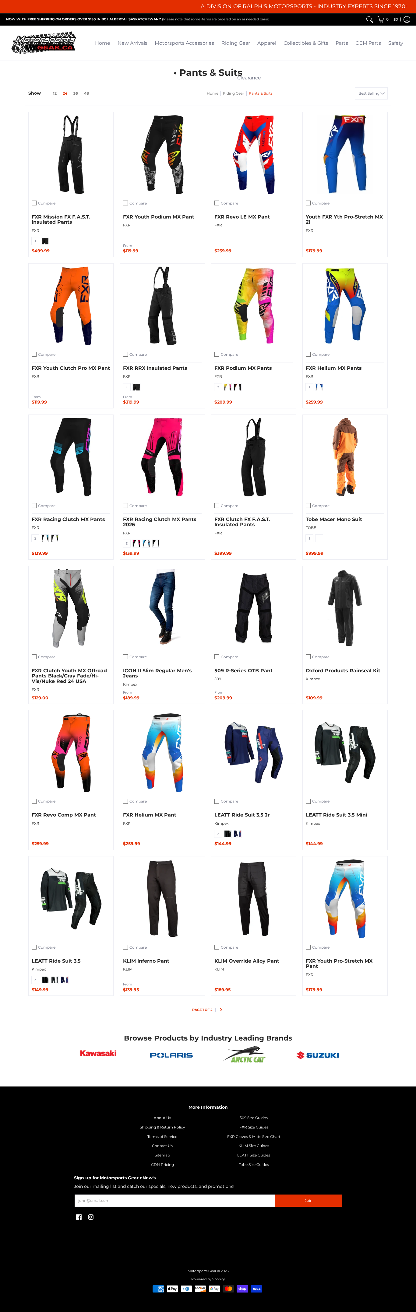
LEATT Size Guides (253, 1155)
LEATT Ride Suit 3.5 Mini (336, 815)
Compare (46, 203)
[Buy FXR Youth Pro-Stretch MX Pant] (345, 898)
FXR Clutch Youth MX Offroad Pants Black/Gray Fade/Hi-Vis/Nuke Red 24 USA (69, 676)
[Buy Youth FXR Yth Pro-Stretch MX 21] (345, 154)
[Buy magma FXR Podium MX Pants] (253, 306)
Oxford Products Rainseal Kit (343, 670)
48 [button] (86, 93)
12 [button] (55, 93)
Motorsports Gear (202, 1271)
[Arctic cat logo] (244, 1055)
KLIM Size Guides (253, 1145)
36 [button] (75, 93)
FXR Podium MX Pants (243, 368)
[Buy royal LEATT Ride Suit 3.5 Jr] (253, 752)
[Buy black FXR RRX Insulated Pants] (162, 306)
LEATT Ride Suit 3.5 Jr (242, 815)
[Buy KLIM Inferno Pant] (162, 898)
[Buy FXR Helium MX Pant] (162, 752)
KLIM (127, 969)
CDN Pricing (162, 1164)
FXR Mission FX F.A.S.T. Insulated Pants (61, 219)
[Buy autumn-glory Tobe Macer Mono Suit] (345, 457)
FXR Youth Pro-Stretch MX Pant (339, 963)
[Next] (221, 1010)
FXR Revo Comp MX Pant (64, 815)
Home (212, 93)
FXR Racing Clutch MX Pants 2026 (159, 522)
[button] (388, 19)
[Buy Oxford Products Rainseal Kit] (345, 608)
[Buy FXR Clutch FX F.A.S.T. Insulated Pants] (253, 457)
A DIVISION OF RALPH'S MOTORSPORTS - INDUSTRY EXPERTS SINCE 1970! (304, 6)
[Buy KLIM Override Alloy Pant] (253, 898)
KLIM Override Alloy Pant (246, 961)
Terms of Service (162, 1136)
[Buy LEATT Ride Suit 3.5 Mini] (345, 752)
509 (217, 679)
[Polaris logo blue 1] (171, 1055)
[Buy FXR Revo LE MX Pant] (253, 154)
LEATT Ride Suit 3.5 (56, 961)
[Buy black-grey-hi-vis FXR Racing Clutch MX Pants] (71, 457)
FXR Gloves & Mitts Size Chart (253, 1136)
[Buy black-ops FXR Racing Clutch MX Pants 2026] (162, 457)
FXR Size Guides (253, 1127)
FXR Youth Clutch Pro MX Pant (71, 368)
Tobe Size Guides (254, 1164)
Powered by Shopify (208, 1279)
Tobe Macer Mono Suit (334, 519)
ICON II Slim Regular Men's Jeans (157, 673)
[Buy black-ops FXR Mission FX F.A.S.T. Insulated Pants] (71, 154)
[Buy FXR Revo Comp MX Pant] (71, 752)
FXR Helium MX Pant (149, 815)
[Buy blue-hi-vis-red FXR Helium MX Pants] (345, 306)
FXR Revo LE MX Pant (242, 217)
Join (308, 1200)
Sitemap (162, 1155)
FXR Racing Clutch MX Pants (68, 519)
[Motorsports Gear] (44, 43)
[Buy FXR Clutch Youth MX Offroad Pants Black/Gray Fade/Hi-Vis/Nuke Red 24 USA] (71, 608)
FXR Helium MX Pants (334, 368)
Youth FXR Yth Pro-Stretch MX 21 (344, 219)
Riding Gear (233, 93)
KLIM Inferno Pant (146, 961)
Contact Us (162, 1145)
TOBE (311, 527)
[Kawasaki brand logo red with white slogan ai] (98, 1055)
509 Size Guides (254, 1117)
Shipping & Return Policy (162, 1127)
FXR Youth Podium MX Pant (158, 217)
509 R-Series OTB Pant (243, 670)
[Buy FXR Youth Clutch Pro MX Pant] (71, 306)
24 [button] (65, 93)
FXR (35, 230)
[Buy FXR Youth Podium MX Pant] (162, 154)
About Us (162, 1117)
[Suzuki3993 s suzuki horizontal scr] (317, 1055)
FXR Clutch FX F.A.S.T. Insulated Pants (242, 522)
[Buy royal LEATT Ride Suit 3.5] (71, 898)
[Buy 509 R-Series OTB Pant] (253, 608)
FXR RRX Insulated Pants (155, 368)
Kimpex (130, 684)
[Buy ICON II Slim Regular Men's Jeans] (162, 608)
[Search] (370, 19)
